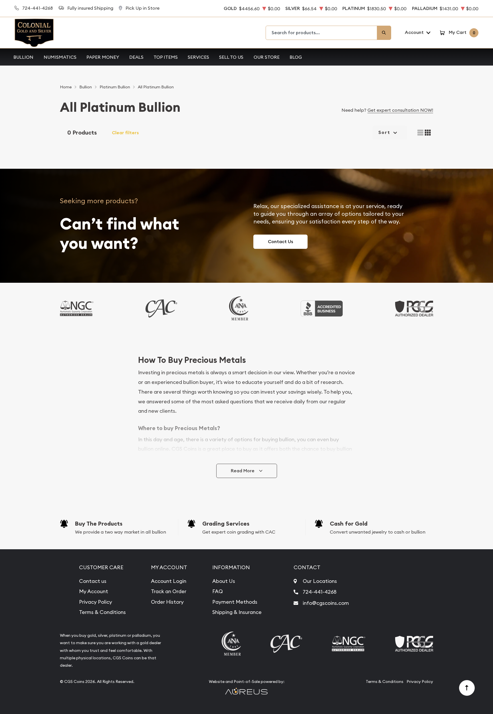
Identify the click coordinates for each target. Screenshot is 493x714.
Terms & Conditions (102, 612)
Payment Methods (234, 602)
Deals (136, 57)
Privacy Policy (95, 602)
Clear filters (125, 133)
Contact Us (280, 242)
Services (198, 57)
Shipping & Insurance (237, 612)
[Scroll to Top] (467, 688)
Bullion (23, 57)
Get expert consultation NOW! (400, 110)
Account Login (168, 581)
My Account (93, 591)
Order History (167, 602)
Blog (296, 57)
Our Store (267, 57)
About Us (223, 581)
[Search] (384, 33)
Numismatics (60, 57)
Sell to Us (231, 57)
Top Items (165, 57)
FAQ (217, 591)
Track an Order (168, 591)
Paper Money (102, 57)
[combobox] (321, 33)
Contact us (92, 581)
